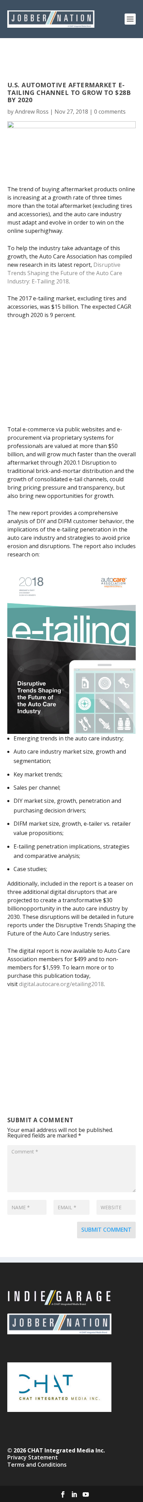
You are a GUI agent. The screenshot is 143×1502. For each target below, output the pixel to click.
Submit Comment (106, 1229)
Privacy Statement (32, 1457)
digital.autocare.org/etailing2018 (61, 984)
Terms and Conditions (37, 1464)
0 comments (110, 111)
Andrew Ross (32, 111)
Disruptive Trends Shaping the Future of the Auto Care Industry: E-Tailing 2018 (64, 273)
